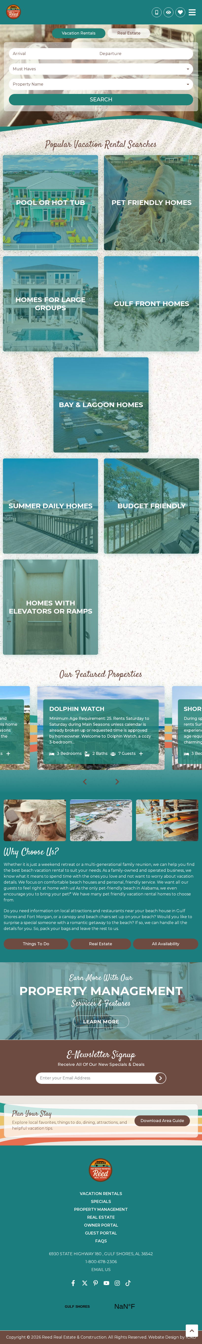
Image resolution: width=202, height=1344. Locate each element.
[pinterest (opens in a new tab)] (96, 1283)
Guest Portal (101, 1233)
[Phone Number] (157, 12)
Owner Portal (101, 1225)
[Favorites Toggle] (180, 12)
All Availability (165, 944)
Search (101, 99)
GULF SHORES (101, 1306)
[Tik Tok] (128, 1283)
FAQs (101, 1241)
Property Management (101, 1209)
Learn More (101, 1022)
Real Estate (100, 944)
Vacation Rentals (101, 1193)
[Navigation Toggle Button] (192, 12)
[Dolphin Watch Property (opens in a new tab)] (142, 753)
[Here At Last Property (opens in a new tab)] (9, 753)
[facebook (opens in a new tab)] (74, 1283)
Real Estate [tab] (128, 33)
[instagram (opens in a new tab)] (117, 1283)
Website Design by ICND (172, 1337)
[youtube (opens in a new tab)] (106, 1283)
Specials (101, 1201)
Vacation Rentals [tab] (79, 33)
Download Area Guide (162, 1120)
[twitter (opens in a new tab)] (85, 1283)
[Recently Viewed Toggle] (168, 12)
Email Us (101, 1269)
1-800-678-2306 (101, 1261)
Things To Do (36, 944)
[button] (83, 121)
